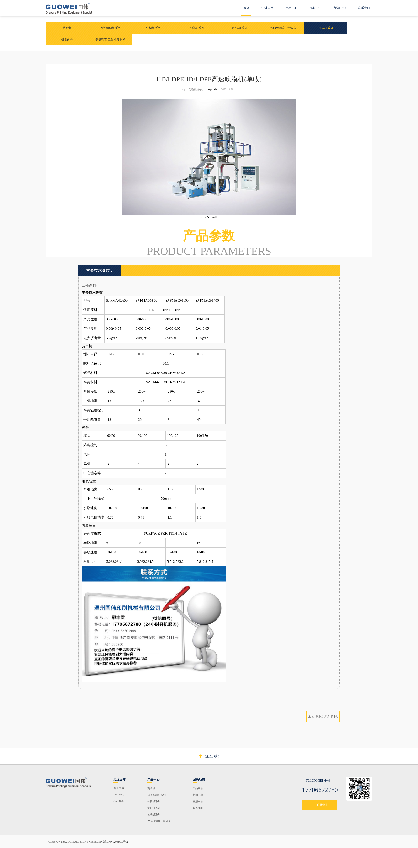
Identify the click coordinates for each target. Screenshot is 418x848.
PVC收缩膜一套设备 (159, 821)
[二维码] (69, 782)
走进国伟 (267, 8)
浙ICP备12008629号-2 (115, 841)
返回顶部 (212, 756)
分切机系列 (153, 801)
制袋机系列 (153, 814)
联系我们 (364, 8)
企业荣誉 (118, 801)
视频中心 (316, 8)
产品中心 (291, 8)
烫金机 (151, 788)
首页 (246, 8)
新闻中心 (340, 8)
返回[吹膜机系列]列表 (323, 716)
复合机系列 (153, 807)
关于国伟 (118, 788)
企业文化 (118, 794)
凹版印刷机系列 (156, 794)
